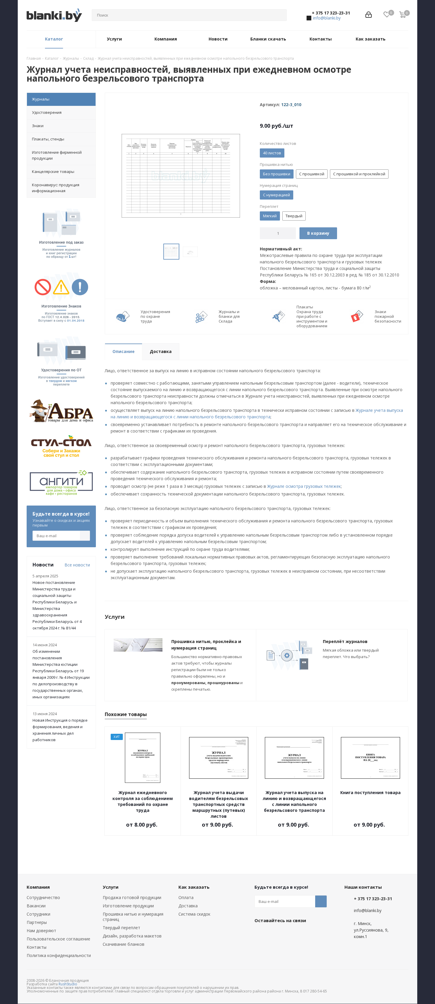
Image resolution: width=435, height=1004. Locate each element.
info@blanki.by (327, 18)
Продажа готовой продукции (132, 897)
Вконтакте (260, 934)
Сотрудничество (43, 897)
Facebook (275, 934)
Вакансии (36, 906)
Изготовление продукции (128, 906)
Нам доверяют (41, 930)
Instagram (290, 934)
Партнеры (37, 922)
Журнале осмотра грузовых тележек (304, 486)
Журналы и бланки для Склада (229, 316)
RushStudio (68, 984)
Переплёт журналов (345, 641)
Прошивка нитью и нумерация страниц (133, 916)
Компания (38, 887)
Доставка (188, 906)
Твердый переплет (121, 927)
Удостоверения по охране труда (155, 316)
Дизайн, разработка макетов (132, 936)
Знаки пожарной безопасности (388, 316)
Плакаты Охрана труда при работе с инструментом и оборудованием (312, 316)
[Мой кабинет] (368, 15)
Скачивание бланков (123, 944)
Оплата (186, 897)
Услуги (110, 887)
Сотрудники (38, 914)
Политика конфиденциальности (59, 955)
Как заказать (194, 887)
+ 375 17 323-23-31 (331, 13)
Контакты (36, 947)
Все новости (77, 565)
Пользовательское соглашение (58, 939)
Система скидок (194, 914)
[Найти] (280, 15)
